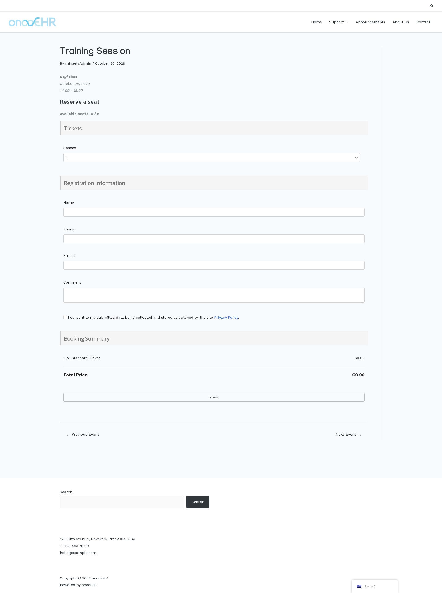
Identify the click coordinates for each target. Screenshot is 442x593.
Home (316, 22)
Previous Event (82, 434)
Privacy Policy (226, 317)
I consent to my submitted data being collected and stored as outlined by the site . (153, 317)
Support (336, 22)
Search (66, 492)
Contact (423, 22)
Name (68, 202)
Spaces (69, 148)
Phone (68, 229)
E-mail (69, 255)
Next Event (349, 434)
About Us (401, 22)
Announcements (370, 22)
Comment (72, 282)
